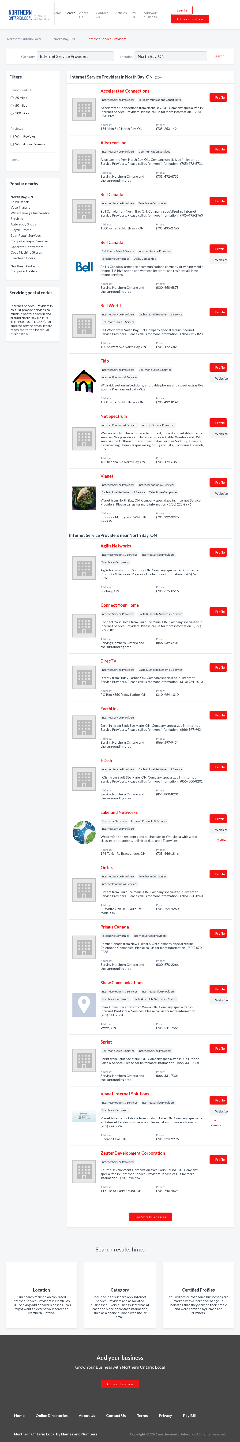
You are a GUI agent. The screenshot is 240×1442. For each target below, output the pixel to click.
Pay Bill (133, 15)
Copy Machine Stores (26, 252)
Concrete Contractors (27, 247)
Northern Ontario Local (24, 39)
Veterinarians (20, 207)
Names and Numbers (79, 1434)
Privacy (165, 1415)
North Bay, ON (64, 39)
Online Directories (52, 1415)
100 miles (22, 113)
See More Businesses (150, 1217)
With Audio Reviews (30, 144)
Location (126, 57)
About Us (84, 15)
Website (221, 260)
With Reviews (25, 136)
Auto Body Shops (23, 224)
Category (28, 57)
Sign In (182, 10)
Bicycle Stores (21, 230)
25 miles (21, 98)
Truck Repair (20, 202)
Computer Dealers (24, 271)
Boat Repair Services (26, 235)
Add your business (150, 15)
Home (57, 13)
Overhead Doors (23, 258)
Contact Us (102, 15)
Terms (142, 1415)
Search (70, 13)
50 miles (21, 105)
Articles (121, 13)
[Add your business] (120, 1378)
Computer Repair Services (30, 241)
